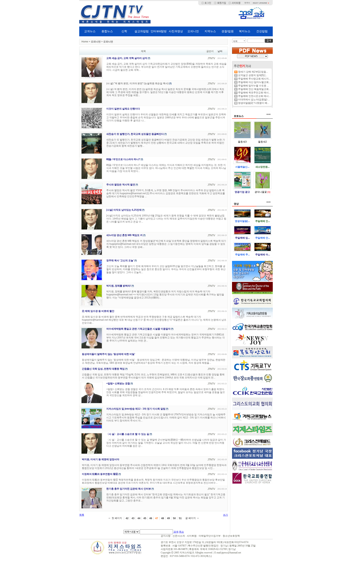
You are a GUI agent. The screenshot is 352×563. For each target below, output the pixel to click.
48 (162, 518)
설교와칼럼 (141, 31)
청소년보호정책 (231, 535)
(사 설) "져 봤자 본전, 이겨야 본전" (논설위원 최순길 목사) (137, 83)
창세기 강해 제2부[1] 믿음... (253, 71)
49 (168, 518)
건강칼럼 (262, 31)
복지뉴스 (244, 31)
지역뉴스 (210, 31)
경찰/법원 (227, 31)
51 (180, 518)
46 (150, 518)
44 (139, 518)
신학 (124, 31)
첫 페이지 (117, 518)
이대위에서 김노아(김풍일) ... (254, 99)
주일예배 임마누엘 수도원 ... (253, 85)
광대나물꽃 (261, 192)
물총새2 (262, 141)
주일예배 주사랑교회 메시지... (254, 78)
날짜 (220, 51)
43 (133, 518)
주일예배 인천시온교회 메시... (254, 96)
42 (127, 518)
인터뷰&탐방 (159, 31)
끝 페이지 (190, 518)
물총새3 (242, 141)
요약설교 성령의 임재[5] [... (252, 75)
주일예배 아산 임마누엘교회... (254, 82)
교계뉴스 (90, 31)
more (268, 114)
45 (144, 518)
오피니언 (193, 31)
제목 (235, 41)
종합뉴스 (107, 31)
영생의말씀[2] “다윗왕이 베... (253, 103)
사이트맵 (192, 535)
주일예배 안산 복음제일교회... (254, 89)
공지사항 (165, 535)
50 (174, 518)
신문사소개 (179, 535)
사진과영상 (176, 31)
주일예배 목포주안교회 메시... (254, 92)
